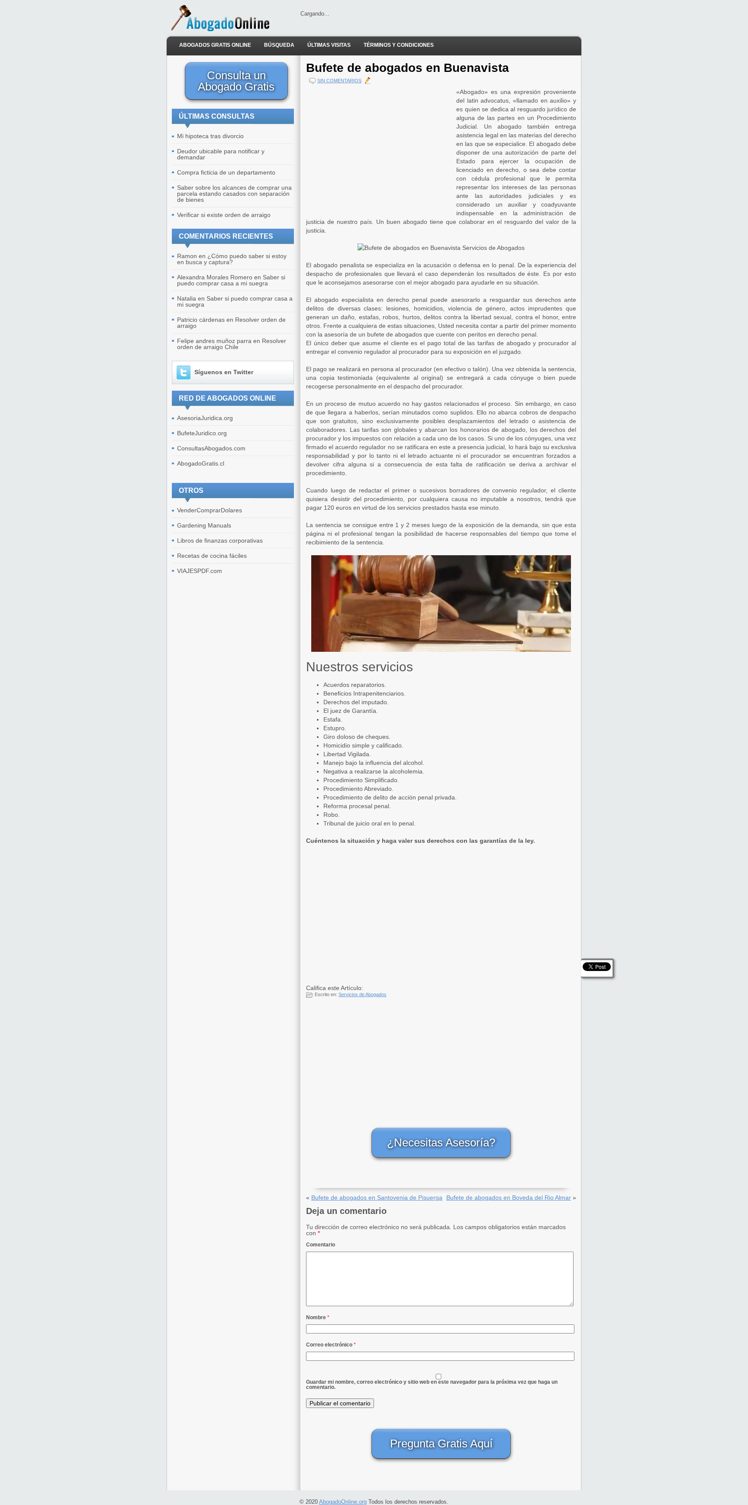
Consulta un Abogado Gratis (236, 81)
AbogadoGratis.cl (200, 463)
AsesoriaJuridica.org (205, 417)
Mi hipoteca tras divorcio (210, 136)
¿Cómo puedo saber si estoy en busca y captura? (232, 258)
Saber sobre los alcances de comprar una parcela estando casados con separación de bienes (234, 193)
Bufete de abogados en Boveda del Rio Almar (508, 1197)
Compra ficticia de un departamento (226, 172)
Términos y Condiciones (399, 45)
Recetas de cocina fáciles (212, 555)
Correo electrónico (331, 1345)
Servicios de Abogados (363, 994)
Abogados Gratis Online (215, 45)
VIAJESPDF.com (199, 570)
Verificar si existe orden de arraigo (224, 214)
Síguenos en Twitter (223, 372)
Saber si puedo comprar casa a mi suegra (231, 280)
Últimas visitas (329, 45)
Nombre (317, 1317)
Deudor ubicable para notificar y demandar (220, 154)
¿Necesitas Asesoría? (441, 1142)
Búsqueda (279, 45)
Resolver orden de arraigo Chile (231, 343)
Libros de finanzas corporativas (220, 540)
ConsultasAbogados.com (211, 448)
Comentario (320, 1245)
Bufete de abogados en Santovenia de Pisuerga (376, 1197)
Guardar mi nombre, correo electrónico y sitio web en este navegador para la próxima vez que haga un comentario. (432, 1384)
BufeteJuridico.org (202, 433)
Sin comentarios (339, 80)
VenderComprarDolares (209, 510)
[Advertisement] (379, 148)
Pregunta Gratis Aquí (441, 1443)
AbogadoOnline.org (343, 1502)
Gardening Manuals (204, 525)
